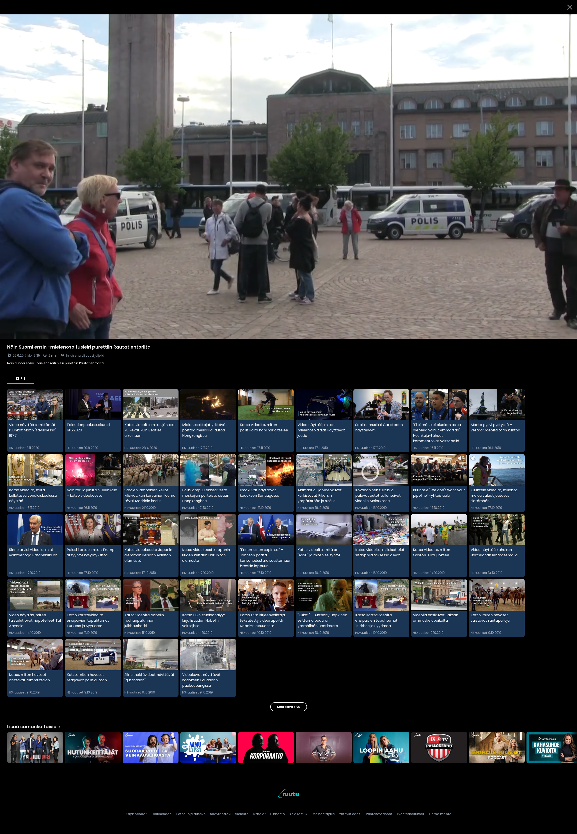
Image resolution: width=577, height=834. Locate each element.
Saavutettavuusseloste (229, 814)
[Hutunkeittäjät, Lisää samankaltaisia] (93, 748)
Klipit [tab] (20, 378)
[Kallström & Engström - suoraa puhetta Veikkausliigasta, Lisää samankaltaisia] (151, 748)
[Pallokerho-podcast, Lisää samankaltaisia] (439, 748)
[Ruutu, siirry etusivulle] (288, 794)
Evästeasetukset (410, 814)
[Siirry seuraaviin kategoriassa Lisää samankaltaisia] (570, 748)
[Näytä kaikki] (288, 746)
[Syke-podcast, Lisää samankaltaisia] (324, 748)
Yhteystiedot (349, 814)
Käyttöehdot (136, 814)
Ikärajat (259, 814)
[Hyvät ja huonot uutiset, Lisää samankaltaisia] (35, 748)
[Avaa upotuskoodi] (568, 20)
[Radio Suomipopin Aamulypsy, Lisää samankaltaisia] (208, 748)
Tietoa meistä (440, 814)
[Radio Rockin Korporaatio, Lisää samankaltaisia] (266, 748)
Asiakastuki (298, 814)
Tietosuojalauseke (190, 814)
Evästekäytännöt (378, 814)
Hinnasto (277, 814)
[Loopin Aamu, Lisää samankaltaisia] (381, 748)
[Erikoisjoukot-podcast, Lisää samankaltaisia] (497, 748)
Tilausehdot (161, 814)
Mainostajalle (324, 814)
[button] (288, 176)
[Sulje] (569, 7)
